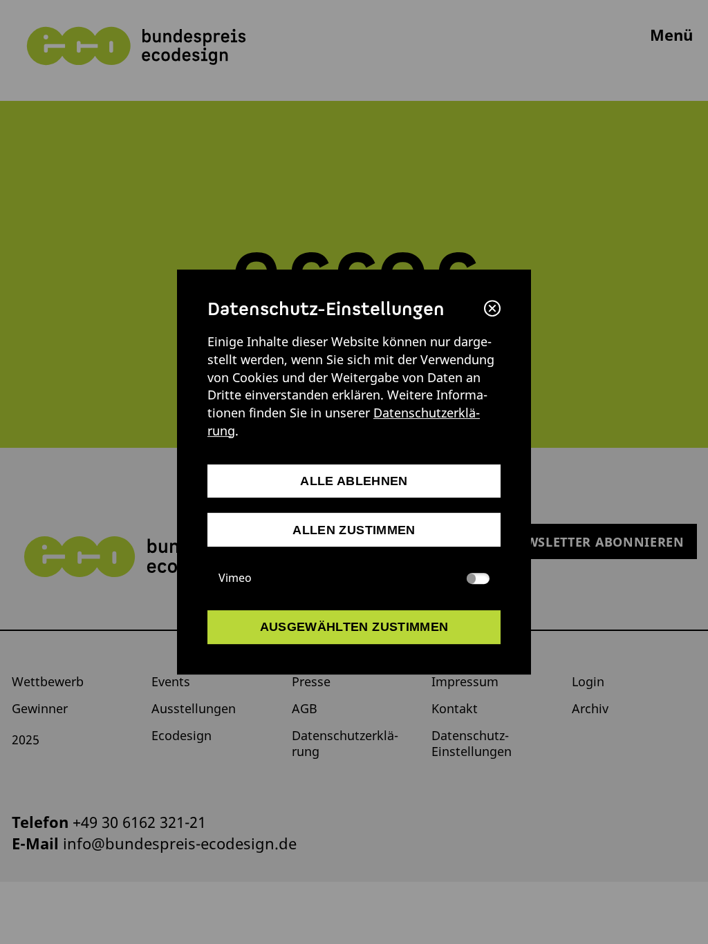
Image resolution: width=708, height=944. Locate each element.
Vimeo (235, 577)
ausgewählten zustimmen (354, 627)
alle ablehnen (354, 481)
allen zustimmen (353, 530)
